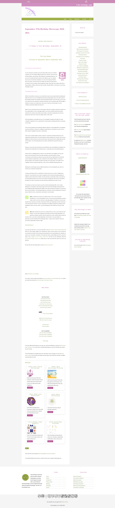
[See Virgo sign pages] (55, 498)
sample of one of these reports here (39, 236)
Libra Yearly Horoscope (45, 302)
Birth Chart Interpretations (83, 49)
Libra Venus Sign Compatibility (45, 336)
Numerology (45, 340)
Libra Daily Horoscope (45, 298)
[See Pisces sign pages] (75, 498)
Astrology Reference (82, 75)
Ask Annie (82, 58)
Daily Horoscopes (77, 480)
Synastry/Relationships (82, 69)
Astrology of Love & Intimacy (82, 56)
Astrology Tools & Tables (82, 73)
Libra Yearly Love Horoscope (45, 303)
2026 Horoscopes (83, 96)
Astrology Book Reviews (82, 78)
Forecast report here (48, 244)
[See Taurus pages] (42, 498)
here (84, 199)
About (47, 478)
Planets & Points (82, 64)
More (27, 448)
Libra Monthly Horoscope (45, 300)
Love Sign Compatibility (82, 65)
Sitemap (48, 483)
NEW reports (84, 140)
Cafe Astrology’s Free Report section (45, 280)
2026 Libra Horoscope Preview (55, 367)
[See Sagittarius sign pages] (65, 498)
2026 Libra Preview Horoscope (45, 318)
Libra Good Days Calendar (45, 307)
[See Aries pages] (39, 498)
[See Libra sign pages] (58, 498)
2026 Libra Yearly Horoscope (46, 319)
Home (47, 476)
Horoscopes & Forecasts (82, 51)
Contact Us (48, 480)
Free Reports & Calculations (82, 82)
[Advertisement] (45, 259)
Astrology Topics (83, 77)
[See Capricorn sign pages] (69, 498)
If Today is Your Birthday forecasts (83, 103)
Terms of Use (49, 481)
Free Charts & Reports (78, 478)
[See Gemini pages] (45, 498)
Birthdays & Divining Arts (82, 67)
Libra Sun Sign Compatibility (46, 332)
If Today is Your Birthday (33, 273)
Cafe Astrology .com (34, 11)
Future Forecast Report (48, 313)
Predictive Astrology (82, 71)
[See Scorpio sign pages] (62, 498)
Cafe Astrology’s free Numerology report (52, 278)
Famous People (82, 60)
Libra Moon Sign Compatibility (45, 334)
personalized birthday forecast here (32, 238)
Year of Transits (79, 129)
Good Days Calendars (78, 483)
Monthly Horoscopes (78, 481)
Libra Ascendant (45, 326)
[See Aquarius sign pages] (72, 498)
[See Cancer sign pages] (49, 498)
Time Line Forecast (80, 124)
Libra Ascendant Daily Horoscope (46, 305)
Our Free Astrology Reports (82, 100)
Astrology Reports (82, 47)
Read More (30, 387)
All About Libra (45, 324)
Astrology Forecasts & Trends (82, 52)
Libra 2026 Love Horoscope (35, 395)
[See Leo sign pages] (52, 498)
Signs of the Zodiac (82, 62)
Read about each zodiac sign (82, 174)
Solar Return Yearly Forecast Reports (57, 229)
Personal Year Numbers (50, 453)
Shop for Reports (77, 476)
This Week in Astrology (78, 487)
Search (47, 487)
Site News (48, 485)
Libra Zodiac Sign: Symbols (35, 422)
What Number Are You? (82, 187)
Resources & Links (82, 80)
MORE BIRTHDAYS (46, 41)
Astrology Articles (83, 54)
